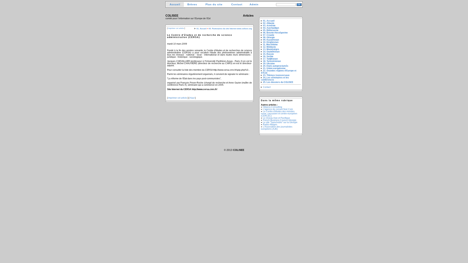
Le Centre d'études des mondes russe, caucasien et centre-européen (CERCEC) (279, 113)
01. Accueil (202, 29)
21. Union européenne (274, 68)
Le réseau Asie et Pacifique (276, 118)
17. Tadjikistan (270, 59)
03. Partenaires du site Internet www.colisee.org (230, 29)
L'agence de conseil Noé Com (278, 109)
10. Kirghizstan (270, 42)
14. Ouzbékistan (271, 52)
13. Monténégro (271, 49)
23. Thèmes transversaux (276, 75)
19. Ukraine (269, 63)
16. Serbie (268, 56)
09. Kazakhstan (271, 40)
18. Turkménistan (272, 61)
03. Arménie (269, 25)
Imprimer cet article (176, 28)
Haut (192, 98)
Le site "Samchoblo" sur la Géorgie (280, 122)
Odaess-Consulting (272, 107)
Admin (254, 4)
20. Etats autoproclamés (275, 66)
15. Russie (268, 54)
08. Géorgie (269, 37)
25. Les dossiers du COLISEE (278, 82)
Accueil (175, 4)
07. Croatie (268, 35)
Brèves (192, 4)
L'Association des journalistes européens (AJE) (276, 128)
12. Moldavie (269, 47)
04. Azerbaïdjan (271, 28)
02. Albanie (268, 23)
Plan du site (213, 4)
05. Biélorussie (270, 30)
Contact (236, 4)
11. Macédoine (270, 44)
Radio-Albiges (270, 124)
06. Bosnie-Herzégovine (275, 33)
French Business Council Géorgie (279, 120)
